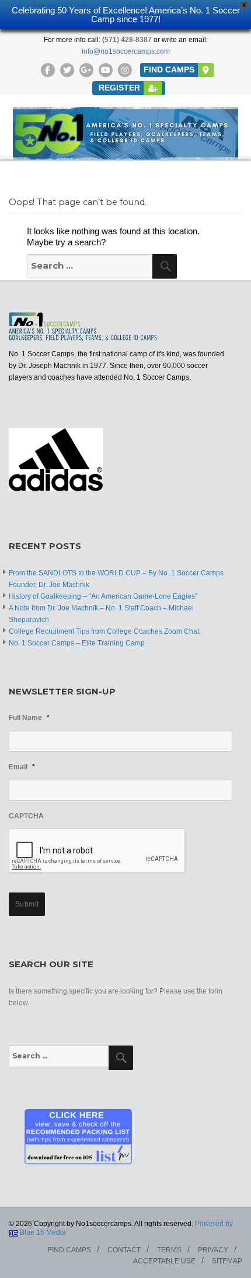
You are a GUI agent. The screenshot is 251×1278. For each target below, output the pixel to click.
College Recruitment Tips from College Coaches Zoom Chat (104, 631)
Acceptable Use (164, 1261)
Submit (27, 904)
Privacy (213, 1250)
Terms (169, 1250)
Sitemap (227, 1261)
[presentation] (97, 851)
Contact (124, 1250)
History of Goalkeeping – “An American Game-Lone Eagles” (103, 596)
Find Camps (69, 1250)
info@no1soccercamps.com (126, 51)
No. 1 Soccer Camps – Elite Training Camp (77, 643)
